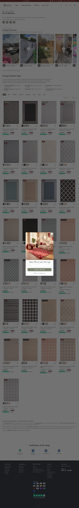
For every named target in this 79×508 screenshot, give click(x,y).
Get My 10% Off (39, 270)
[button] (39, 246)
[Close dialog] (52, 234)
